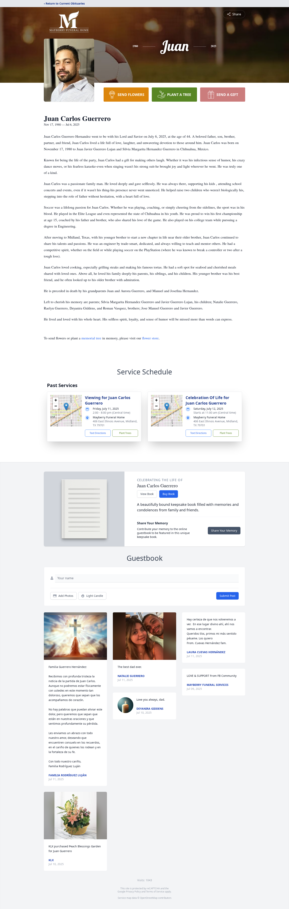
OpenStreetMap (148, 898)
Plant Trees (125, 433)
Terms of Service (155, 891)
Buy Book (169, 494)
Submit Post (227, 596)
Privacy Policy (133, 891)
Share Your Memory (224, 530)
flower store (150, 338)
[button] (66, 407)
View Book (147, 494)
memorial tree (91, 338)
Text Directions (98, 433)
